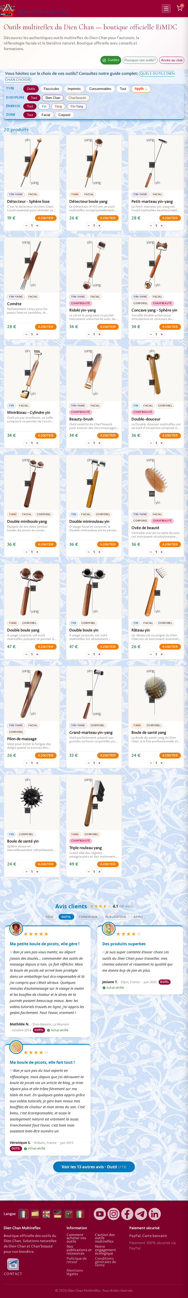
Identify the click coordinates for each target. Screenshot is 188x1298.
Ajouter (45, 218)
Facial (46, 115)
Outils (31, 89)
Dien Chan (53, 98)
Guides (113, 60)
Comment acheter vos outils (76, 1239)
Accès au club (172, 60)
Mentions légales (75, 1272)
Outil (66, 917)
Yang (58, 106)
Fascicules (51, 89)
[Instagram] (113, 1214)
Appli (138, 917)
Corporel (64, 115)
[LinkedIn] (155, 1214)
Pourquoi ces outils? (140, 60)
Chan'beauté (77, 98)
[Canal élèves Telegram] (141, 1214)
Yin (44, 106)
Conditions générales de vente (105, 1262)
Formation (88, 917)
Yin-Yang (76, 106)
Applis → (141, 88)
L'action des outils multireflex (105, 1239)
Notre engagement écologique (105, 1250)
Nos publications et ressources (79, 1250)
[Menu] (166, 8)
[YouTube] (100, 1214)
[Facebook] (127, 1214)
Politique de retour (77, 1260)
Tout (123, 89)
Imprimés (74, 89)
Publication (115, 917)
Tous (50, 917)
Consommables (100, 89)
